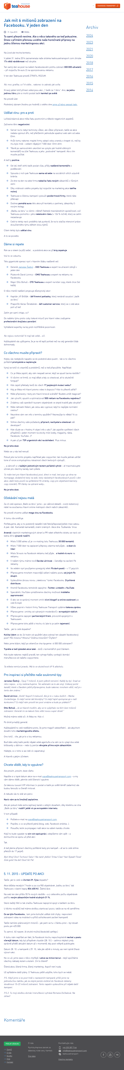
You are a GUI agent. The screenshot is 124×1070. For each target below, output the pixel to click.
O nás (9, 1053)
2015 (89, 83)
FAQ (8, 1059)
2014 (89, 90)
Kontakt (10, 1062)
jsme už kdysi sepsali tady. (65, 105)
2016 (89, 76)
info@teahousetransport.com (75, 1051)
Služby (9, 1056)
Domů (9, 1050)
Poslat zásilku (12, 1044)
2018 (89, 63)
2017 (89, 70)
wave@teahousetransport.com (56, 776)
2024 (89, 36)
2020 (89, 56)
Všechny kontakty (65, 1060)
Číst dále (31, 1056)
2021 (89, 49)
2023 (89, 42)
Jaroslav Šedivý (26, 267)
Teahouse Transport (106, 6)
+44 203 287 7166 (70, 1048)
